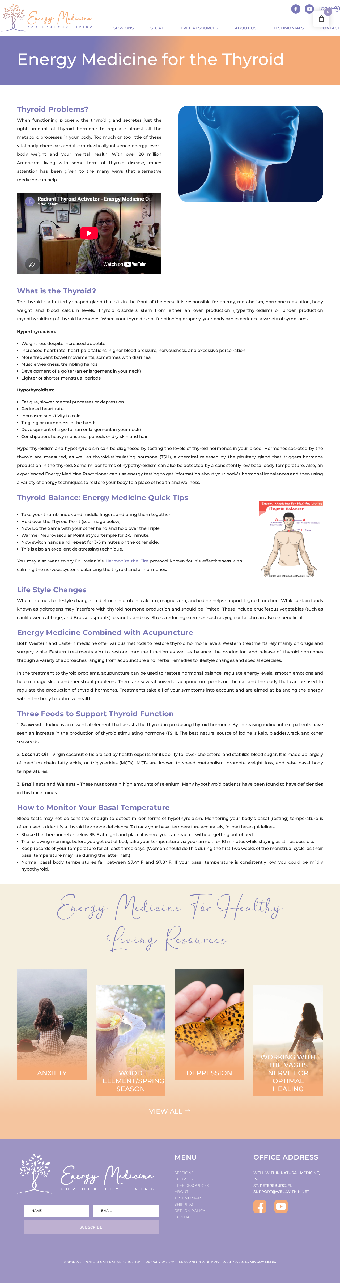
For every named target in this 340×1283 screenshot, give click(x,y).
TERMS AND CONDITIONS (198, 1262)
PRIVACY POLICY (160, 1262)
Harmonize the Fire (126, 561)
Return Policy (190, 1210)
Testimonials (288, 28)
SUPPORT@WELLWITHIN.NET (281, 1191)
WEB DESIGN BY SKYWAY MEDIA (249, 1262)
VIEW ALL (165, 1111)
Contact (330, 28)
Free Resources (199, 28)
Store (157, 28)
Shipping (184, 1204)
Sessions (123, 28)
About (181, 1191)
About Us (245, 28)
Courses (184, 1179)
